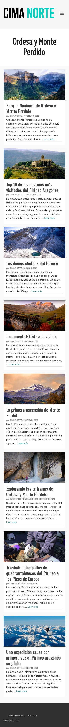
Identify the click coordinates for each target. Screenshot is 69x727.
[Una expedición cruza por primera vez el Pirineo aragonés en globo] (34, 631)
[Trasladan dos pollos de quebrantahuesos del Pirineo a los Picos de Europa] (34, 546)
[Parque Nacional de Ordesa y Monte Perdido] (34, 84)
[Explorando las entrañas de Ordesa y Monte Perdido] (34, 467)
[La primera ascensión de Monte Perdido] (34, 389)
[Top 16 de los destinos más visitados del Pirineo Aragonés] (34, 163)
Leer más (49, 139)
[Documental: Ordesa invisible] (34, 315)
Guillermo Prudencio (22, 499)
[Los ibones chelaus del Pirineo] (34, 242)
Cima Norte (16, 116)
